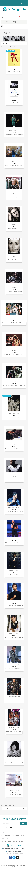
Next (25, 808)
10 (7, 808)
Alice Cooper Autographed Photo (14, 413)
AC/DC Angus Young (14, 130)
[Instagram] (17, 857)
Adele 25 (14, 256)
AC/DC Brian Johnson (14, 161)
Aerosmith (14, 287)
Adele (14, 193)
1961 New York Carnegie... (14, 99)
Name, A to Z (14, 44)
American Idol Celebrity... (14, 507)
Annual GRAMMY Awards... (14, 727)
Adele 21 (14, 224)
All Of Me (14, 476)
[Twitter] (14, 857)
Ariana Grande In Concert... (14, 790)
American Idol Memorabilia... (14, 664)
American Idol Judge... (14, 570)
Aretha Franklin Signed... (14, 759)
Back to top (22, 812)
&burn (14, 67)
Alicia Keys (14, 444)
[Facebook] (10, 857)
